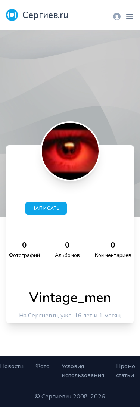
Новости (12, 366)
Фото (42, 366)
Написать (46, 208)
